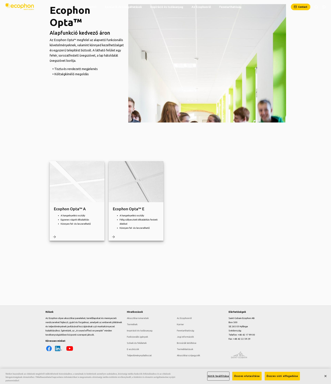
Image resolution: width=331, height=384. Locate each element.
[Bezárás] (325, 376)
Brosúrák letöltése (186, 343)
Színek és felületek (137, 343)
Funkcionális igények (137, 336)
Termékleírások (185, 349)
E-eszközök (133, 349)
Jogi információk (185, 336)
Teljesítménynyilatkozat (139, 355)
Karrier (180, 324)
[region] (165, 376)
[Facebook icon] (49, 351)
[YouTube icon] (69, 351)
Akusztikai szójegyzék (188, 355)
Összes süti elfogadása (282, 376)
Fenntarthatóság (185, 330)
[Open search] (316, 7)
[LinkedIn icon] (58, 351)
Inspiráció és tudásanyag (139, 330)
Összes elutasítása (247, 376)
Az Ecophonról (184, 318)
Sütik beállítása (218, 376)
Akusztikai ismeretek (138, 318)
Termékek (132, 324)
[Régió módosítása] (323, 7)
